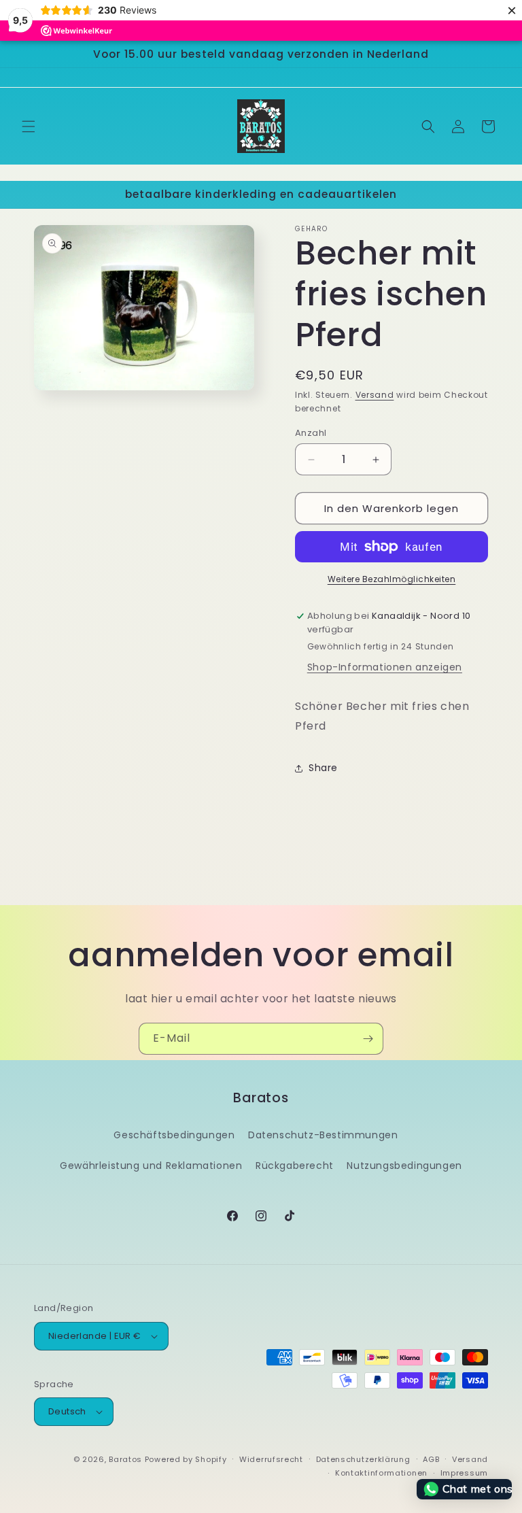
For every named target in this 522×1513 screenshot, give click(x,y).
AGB (431, 1459)
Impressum (464, 1472)
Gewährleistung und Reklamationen (151, 1165)
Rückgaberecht (295, 1165)
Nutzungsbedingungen (404, 1165)
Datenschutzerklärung (363, 1459)
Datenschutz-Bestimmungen (323, 1135)
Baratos (125, 1459)
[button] (29, 126)
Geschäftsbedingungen (174, 1135)
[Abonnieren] (368, 1039)
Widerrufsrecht (271, 1459)
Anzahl (310, 432)
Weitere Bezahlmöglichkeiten (392, 579)
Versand (374, 395)
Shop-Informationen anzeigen (384, 667)
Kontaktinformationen (381, 1472)
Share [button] (323, 768)
